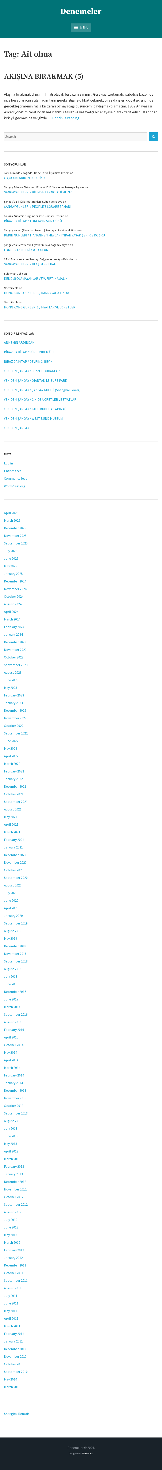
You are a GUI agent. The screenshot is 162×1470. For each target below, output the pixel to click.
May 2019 (10, 938)
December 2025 (15, 528)
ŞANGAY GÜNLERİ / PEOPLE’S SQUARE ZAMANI (37, 206)
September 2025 (16, 543)
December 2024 (15, 581)
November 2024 (15, 589)
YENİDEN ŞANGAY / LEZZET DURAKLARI (32, 371)
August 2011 (13, 1288)
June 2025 (11, 558)
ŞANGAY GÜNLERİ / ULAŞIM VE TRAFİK (31, 264)
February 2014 (14, 1075)
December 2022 (15, 710)
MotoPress (87, 1453)
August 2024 (13, 604)
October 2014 (13, 1045)
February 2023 (14, 695)
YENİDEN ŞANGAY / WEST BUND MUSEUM (33, 418)
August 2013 (13, 1121)
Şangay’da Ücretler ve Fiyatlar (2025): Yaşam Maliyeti (36, 245)
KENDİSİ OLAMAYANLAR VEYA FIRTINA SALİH (36, 278)
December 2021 (15, 786)
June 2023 (11, 680)
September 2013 (16, 1113)
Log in (8, 463)
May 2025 (10, 566)
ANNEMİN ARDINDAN (19, 342)
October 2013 (13, 1106)
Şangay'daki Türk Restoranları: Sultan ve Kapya (33, 202)
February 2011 (14, 1334)
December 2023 (15, 642)
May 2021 (10, 817)
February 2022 (14, 771)
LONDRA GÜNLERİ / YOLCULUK (26, 250)
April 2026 (11, 513)
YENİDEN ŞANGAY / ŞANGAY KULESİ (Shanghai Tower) (42, 390)
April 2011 (11, 1318)
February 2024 (14, 627)
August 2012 (13, 1212)
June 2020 (11, 900)
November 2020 (15, 862)
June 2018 (11, 984)
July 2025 (10, 551)
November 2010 (15, 1356)
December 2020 (15, 855)
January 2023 (13, 703)
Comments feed (15, 478)
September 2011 (16, 1280)
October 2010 (13, 1364)
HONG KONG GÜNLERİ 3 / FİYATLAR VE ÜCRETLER (39, 307)
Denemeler (81, 12)
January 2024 (13, 634)
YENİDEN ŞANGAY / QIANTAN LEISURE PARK (35, 380)
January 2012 (13, 1258)
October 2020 (13, 870)
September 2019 (16, 923)
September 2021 (16, 801)
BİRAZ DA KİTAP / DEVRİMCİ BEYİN (28, 361)
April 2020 (11, 908)
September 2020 (16, 877)
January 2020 (13, 915)
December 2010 (15, 1349)
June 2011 (11, 1303)
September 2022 (16, 733)
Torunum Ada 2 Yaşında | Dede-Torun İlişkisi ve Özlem (36, 173)
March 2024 (12, 619)
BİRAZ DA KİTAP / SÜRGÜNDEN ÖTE (29, 352)
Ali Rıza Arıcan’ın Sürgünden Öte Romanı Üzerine (34, 216)
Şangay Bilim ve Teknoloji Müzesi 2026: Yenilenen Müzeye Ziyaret (44, 187)
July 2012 (10, 1220)
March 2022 (12, 763)
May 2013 (10, 1144)
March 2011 (12, 1326)
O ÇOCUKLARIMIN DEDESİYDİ (25, 178)
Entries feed (13, 471)
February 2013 (14, 1166)
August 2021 (13, 809)
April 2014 (11, 1060)
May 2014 (10, 1052)
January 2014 (13, 1083)
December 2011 (15, 1265)
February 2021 (14, 839)
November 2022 (15, 718)
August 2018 (13, 969)
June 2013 (11, 1136)
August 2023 (13, 672)
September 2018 (16, 961)
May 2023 (10, 687)
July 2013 (10, 1128)
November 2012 (15, 1189)
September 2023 (16, 665)
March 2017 (12, 1007)
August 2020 (13, 885)
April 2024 (11, 611)
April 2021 (11, 824)
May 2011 (10, 1311)
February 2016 (14, 1030)
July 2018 (10, 976)
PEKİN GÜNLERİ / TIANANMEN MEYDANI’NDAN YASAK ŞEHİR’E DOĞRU (54, 235)
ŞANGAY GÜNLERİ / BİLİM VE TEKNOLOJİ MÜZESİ (38, 192)
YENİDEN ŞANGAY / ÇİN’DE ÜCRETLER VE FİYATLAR (40, 399)
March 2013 (12, 1159)
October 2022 (13, 725)
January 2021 (13, 847)
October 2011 (13, 1273)
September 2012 (16, 1204)
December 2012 (15, 1182)
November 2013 (15, 1098)
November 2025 (15, 535)
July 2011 (10, 1296)
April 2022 (11, 756)
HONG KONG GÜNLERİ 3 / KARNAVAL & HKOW (37, 293)
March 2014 (12, 1068)
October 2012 (13, 1197)
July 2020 (10, 893)
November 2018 (15, 953)
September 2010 (16, 1372)
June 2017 (11, 999)
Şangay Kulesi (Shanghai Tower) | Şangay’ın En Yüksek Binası (41, 230)
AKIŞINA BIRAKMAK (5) (44, 76)
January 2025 (13, 573)
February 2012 (14, 1250)
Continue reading (65, 117)
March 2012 (12, 1242)
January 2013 (13, 1174)
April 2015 (11, 1037)
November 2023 (15, 649)
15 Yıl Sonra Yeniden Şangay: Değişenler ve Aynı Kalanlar (38, 259)
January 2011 (13, 1341)
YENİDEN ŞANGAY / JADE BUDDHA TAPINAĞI (36, 409)
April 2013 (11, 1151)
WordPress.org (14, 486)
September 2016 (16, 1014)
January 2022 (13, 779)
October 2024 (13, 596)
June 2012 (11, 1227)
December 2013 (15, 1090)
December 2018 (15, 946)
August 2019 (13, 931)
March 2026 (12, 520)
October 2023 (13, 657)
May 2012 (10, 1235)
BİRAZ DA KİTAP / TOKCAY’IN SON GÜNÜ (33, 221)
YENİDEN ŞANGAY (16, 428)
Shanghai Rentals (17, 1414)
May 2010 (10, 1379)
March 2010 (12, 1387)
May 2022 (10, 748)
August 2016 (13, 1022)
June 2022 (11, 741)
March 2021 (12, 832)
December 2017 (15, 992)
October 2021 (13, 794)
